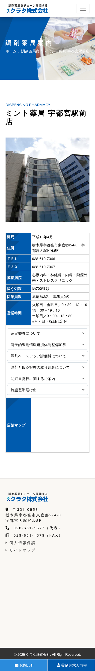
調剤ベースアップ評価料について (38, 355)
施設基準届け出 (24, 389)
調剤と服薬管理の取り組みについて (40, 367)
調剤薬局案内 (32, 51)
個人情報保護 (22, 542)
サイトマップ (22, 550)
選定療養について (25, 333)
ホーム (11, 51)
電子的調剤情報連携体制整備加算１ (40, 344)
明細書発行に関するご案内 (33, 378)
